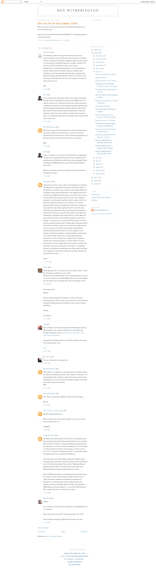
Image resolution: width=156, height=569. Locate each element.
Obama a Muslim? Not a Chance (106, 81)
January (98, 173)
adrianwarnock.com (74, 553)
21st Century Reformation (74, 556)
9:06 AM (46, 363)
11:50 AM (47, 262)
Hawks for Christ (48, 435)
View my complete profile (102, 214)
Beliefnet (94, 200)
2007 (96, 177)
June (97, 158)
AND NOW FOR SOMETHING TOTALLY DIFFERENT (105, 124)
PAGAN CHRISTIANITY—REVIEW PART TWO (104, 152)
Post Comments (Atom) (54, 536)
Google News (95, 194)
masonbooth (47, 181)
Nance (45, 267)
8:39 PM (46, 430)
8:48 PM (46, 89)
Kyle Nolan (47, 52)
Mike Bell (46, 498)
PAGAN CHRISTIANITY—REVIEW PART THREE (104, 147)
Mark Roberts (74, 562)
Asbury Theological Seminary (101, 197)
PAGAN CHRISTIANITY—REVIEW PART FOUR (104, 141)
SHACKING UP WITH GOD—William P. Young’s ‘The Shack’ (106, 85)
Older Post (84, 531)
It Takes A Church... (74, 559)
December (99, 56)
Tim (44, 324)
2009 (96, 50)
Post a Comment (43, 528)
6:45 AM (46, 351)
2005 (96, 184)
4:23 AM (46, 405)
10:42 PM (47, 493)
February (99, 170)
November (99, 59)
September (99, 65)
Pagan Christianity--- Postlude (105, 120)
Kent (44, 94)
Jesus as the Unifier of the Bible (105, 74)
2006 (96, 180)
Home (63, 531)
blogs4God (74, 564)
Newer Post (41, 531)
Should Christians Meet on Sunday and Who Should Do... (106, 116)
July (97, 72)
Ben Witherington (78, 10)
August (98, 68)
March (98, 167)
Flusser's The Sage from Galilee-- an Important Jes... (106, 130)
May (97, 161)
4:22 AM (46, 388)
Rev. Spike (46, 356)
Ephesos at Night (101, 77)
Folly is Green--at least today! (53, 410)
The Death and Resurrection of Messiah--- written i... (105, 135)
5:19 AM (46, 176)
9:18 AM (46, 121)
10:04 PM (47, 284)
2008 (96, 53)
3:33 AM (46, 319)
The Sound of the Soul (102, 106)
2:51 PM (46, 522)
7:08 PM (46, 146)
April (98, 164)
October (99, 62)
